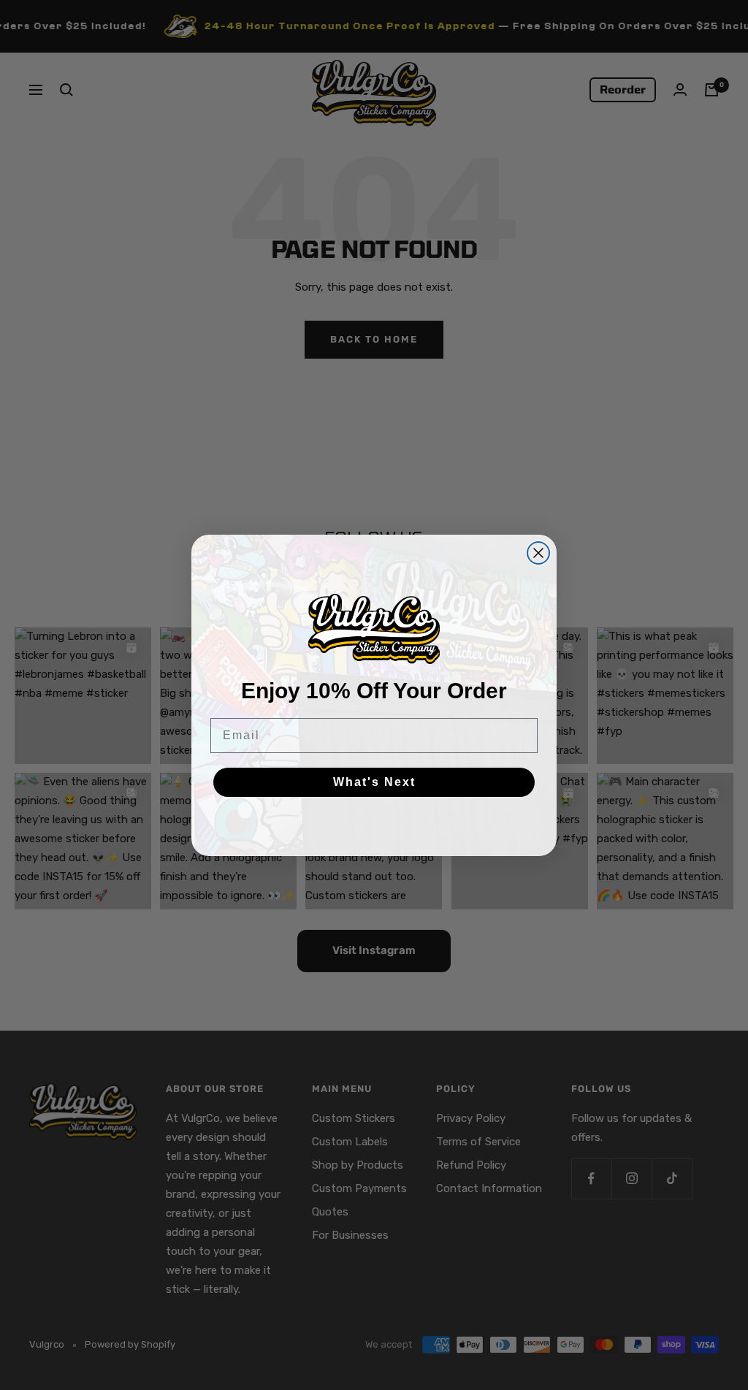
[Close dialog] (538, 553)
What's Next (374, 782)
